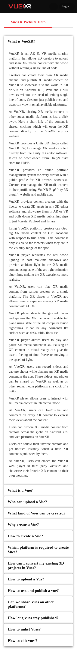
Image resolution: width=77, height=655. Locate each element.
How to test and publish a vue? (33, 590)
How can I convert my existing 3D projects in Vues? (36, 565)
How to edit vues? (22, 640)
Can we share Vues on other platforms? (31, 604)
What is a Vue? (20, 490)
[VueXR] (19, 6)
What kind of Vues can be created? (36, 513)
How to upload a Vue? (26, 579)
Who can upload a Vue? (27, 502)
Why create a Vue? (23, 524)
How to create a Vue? (25, 536)
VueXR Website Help (28, 22)
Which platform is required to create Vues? (38, 549)
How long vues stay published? (33, 618)
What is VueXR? (21, 41)
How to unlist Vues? (24, 629)
